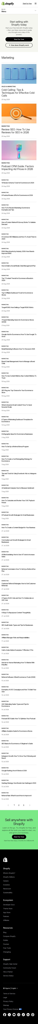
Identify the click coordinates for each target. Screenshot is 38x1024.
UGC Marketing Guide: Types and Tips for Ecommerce (15, 705)
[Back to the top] (5, 859)
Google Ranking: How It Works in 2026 (14, 771)
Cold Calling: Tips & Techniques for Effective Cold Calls (18, 92)
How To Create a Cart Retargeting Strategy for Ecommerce (17, 460)
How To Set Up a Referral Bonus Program (15, 446)
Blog (4, 932)
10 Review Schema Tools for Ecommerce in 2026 (18, 183)
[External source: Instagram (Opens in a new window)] (18, 1014)
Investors (6, 885)
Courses (6, 944)
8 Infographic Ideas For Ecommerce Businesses (17, 434)
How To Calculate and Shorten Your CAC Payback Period (18, 502)
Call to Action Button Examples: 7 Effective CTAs (17, 650)
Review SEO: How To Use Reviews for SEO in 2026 (16, 131)
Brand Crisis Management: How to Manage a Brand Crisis (18, 362)
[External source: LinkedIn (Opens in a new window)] (28, 1014)
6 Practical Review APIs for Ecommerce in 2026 (17, 195)
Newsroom (7, 889)
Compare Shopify (9, 936)
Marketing (6, 126)
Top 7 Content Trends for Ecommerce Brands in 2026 (17, 279)
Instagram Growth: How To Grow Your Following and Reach (19, 757)
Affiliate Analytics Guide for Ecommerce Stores (17, 731)
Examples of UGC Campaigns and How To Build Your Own (19, 691)
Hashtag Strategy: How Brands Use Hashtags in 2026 (19, 783)
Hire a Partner (8, 972)
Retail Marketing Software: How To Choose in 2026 (18, 349)
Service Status (8, 976)
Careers (6, 881)
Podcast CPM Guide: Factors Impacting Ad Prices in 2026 (18, 168)
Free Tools (7, 948)
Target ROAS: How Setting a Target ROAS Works (17, 307)
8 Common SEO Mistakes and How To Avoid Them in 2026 (19, 238)
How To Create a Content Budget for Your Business (18, 527)
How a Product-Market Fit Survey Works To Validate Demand (19, 223)
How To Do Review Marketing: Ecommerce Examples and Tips (16, 209)
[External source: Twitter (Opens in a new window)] (9, 1014)
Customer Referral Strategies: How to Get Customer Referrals (19, 585)
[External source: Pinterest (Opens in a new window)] (32, 1014)
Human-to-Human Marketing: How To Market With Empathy (18, 664)
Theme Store (7, 909)
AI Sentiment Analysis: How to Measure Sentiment (18, 488)
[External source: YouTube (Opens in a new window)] (14, 1014)
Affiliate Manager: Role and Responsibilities (15, 638)
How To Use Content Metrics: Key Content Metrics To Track (19, 377)
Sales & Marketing (9, 86)
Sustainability (7, 893)
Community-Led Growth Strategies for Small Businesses (16, 541)
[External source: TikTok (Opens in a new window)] (23, 1014)
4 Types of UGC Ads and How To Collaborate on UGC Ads (18, 599)
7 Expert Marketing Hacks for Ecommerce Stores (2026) (18, 321)
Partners (6, 916)
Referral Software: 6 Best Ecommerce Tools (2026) (18, 677)
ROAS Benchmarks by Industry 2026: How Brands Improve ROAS (18, 252)
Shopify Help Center (10, 964)
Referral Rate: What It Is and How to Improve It (16, 796)
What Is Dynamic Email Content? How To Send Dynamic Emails (17, 406)
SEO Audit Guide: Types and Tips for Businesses (17, 625)
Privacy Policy (8, 1001)
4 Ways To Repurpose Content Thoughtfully (16, 613)
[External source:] (30, 805)
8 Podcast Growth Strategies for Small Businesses (18, 515)
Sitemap (6, 1005)
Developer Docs (9, 905)
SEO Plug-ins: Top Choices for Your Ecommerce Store (17, 391)
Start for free (27, 3)
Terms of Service (9, 994)
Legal (5, 997)
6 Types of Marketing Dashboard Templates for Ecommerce (17, 421)
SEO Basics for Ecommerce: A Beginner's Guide (17, 744)
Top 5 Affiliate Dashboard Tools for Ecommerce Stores (17, 294)
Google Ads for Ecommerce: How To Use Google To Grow (19, 335)
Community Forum (9, 968)
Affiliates (6, 920)
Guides (5, 940)
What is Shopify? (9, 873)
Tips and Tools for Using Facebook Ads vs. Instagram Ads (19, 474)
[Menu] (35, 3)
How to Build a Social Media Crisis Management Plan (18, 266)
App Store (6, 912)
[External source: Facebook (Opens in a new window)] (4, 1014)
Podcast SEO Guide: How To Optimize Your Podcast (18, 719)
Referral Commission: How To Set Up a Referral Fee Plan (18, 570)
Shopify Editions (9, 877)
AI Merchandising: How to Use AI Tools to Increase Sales (18, 556)
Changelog (7, 952)
